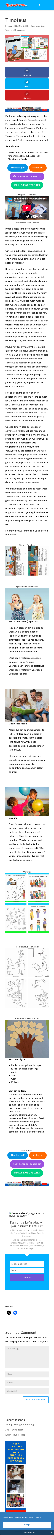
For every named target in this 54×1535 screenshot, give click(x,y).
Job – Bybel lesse (14, 1430)
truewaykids (13, 26)
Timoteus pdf (18, 168)
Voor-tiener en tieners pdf (27, 176)
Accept (27, 1525)
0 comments (20, 30)
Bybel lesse (35, 26)
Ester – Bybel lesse (15, 1435)
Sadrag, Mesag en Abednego (20, 1424)
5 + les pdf (37, 168)
